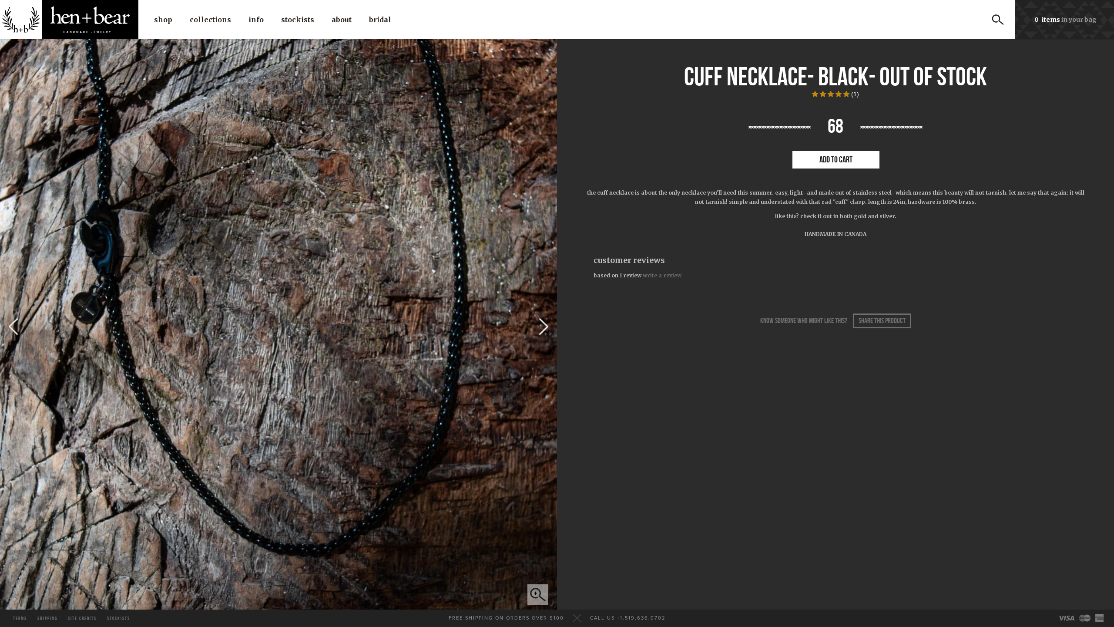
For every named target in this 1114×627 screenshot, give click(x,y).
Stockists (297, 19)
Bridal (380, 19)
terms (20, 618)
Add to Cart (835, 160)
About (342, 19)
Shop (163, 19)
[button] (831, 94)
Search (997, 19)
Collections (210, 19)
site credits (82, 618)
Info (256, 19)
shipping (47, 618)
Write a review (662, 275)
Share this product (882, 321)
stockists (118, 618)
